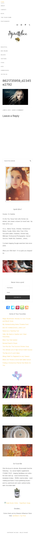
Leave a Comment (18, 110)
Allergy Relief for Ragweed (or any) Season (16, 356)
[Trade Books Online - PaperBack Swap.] (17, 503)
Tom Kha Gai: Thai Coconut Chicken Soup (16, 346)
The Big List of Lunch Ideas (11, 353)
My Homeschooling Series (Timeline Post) (16, 324)
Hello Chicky (24, 532)
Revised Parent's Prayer (10, 343)
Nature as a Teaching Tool (11, 331)
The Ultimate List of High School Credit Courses (17, 350)
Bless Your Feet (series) (10, 340)
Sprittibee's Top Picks (19, 516)
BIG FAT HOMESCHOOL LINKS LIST (14, 328)
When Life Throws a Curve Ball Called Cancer (17, 359)
